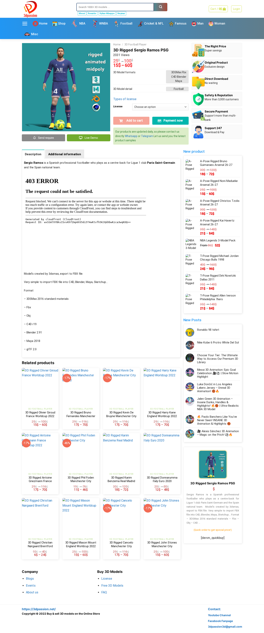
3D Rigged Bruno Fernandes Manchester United (80, 416)
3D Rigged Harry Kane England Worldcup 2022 (162, 414)
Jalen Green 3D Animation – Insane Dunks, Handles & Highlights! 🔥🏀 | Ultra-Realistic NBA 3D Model (218, 404)
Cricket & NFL (154, 23)
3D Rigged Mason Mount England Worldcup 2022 (80, 544)
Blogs (30, 578)
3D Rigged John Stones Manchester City (162, 544)
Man (200, 23)
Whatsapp (131, 136)
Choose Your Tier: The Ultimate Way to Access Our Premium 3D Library (217, 359)
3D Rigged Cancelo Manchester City (121, 544)
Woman (219, 23)
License (118, 106)
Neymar (121, 13)
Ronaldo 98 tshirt (208, 329)
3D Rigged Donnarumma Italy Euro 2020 (162, 479)
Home (43, 23)
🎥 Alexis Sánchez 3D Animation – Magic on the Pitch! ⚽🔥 (218, 432)
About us (32, 592)
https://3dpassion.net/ (39, 609)
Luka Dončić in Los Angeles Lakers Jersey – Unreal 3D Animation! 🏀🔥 (214, 388)
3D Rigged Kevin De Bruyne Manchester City (121, 414)
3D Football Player (135, 44)
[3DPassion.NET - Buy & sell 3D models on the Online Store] (46, 9)
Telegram (147, 136)
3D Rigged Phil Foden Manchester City (81, 479)
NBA (82, 23)
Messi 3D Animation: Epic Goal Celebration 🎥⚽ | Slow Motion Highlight (217, 373)
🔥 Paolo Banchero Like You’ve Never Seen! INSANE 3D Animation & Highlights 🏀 (217, 420)
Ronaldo (92, 13)
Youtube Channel (219, 615)
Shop (62, 23)
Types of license (124, 99)
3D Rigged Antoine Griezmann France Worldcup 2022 (40, 481)
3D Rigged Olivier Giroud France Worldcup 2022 (40, 414)
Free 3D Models (112, 585)
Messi (82, 13)
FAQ (104, 592)
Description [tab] (33, 154)
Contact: (214, 609)
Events (31, 585)
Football (126, 23)
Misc (34, 34)
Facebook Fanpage (220, 621)
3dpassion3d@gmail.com (225, 626)
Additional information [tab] (64, 154)
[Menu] (25, 23)
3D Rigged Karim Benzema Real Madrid (121, 479)
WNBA (103, 23)
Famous (181, 23)
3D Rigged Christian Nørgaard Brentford (40, 544)
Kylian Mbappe (107, 13)
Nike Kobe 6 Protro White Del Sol (218, 342)
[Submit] (160, 7)
